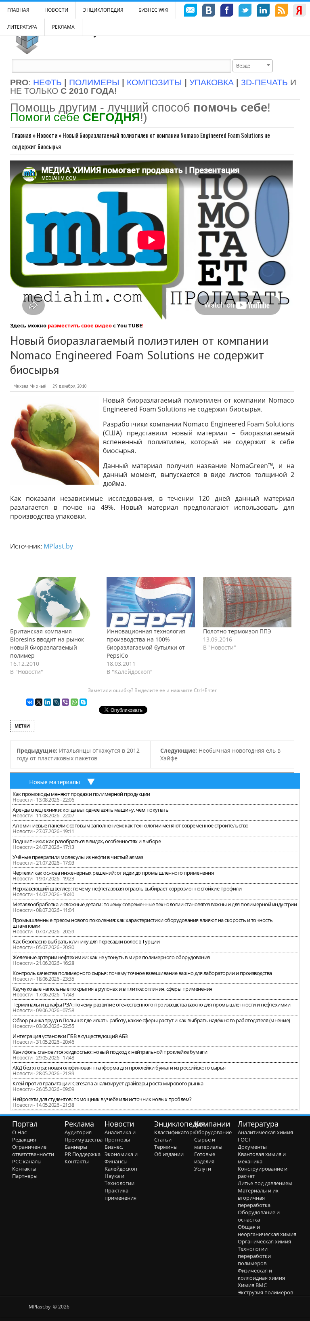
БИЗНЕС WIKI (153, 9)
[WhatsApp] (74, 702)
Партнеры (25, 1176)
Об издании (169, 1154)
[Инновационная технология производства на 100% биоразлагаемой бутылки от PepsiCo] (151, 602)
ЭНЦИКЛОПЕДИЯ (103, 9)
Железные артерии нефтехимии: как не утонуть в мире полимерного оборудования (111, 957)
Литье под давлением (265, 1183)
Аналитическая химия (265, 1132)
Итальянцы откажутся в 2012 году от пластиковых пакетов (78, 754)
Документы (252, 1146)
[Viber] (65, 702)
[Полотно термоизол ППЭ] (247, 602)
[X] (38, 702)
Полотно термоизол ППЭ (237, 631)
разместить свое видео (80, 325)
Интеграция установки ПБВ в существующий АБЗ (70, 1036)
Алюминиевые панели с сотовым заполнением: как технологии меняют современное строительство (131, 825)
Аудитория (78, 1132)
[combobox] (252, 65)
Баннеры (76, 1146)
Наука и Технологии (119, 1179)
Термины (166, 1146)
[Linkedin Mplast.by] (263, 11)
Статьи (163, 1139)
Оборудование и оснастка (259, 1216)
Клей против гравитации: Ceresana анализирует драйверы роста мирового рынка (108, 1083)
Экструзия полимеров (265, 1292)
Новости (56, 9)
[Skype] (83, 702)
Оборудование (213, 1132)
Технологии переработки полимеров (254, 1256)
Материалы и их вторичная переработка (258, 1198)
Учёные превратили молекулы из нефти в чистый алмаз (78, 857)
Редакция (24, 1139)
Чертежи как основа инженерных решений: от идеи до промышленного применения (113, 872)
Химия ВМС (252, 1285)
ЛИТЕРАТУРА (22, 26)
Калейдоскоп (121, 1168)
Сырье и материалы (208, 1143)
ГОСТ (244, 1139)
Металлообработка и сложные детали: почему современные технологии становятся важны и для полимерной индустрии (155, 904)
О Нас (19, 1132)
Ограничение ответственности (33, 1150)
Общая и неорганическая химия (267, 1230)
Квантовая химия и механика (262, 1157)
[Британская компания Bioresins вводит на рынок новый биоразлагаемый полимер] (54, 602)
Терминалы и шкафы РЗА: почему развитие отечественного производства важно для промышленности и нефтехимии (151, 1004)
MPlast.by (58, 546)
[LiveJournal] (56, 702)
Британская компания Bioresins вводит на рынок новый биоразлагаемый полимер (47, 643)
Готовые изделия (204, 1157)
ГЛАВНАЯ (18, 9)
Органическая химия (264, 1241)
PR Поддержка (83, 1154)
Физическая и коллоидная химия (261, 1274)
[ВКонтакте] (30, 702)
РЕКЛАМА (63, 26)
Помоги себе (75, 117)
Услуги (202, 1168)
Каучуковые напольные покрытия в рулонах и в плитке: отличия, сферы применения (112, 988)
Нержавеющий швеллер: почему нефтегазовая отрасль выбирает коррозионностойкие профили (127, 888)
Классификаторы (175, 1132)
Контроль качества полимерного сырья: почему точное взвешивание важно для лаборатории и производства (142, 973)
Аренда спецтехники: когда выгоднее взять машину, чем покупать (91, 809)
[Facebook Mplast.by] (226, 11)
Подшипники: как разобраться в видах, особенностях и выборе (87, 841)
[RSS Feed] (281, 11)
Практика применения (120, 1194)
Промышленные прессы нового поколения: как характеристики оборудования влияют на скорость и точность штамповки (143, 922)
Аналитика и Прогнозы (120, 1136)
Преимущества (84, 1139)
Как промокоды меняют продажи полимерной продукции (81, 794)
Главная (21, 135)
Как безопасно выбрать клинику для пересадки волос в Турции (86, 941)
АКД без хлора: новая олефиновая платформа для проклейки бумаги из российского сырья (119, 1067)
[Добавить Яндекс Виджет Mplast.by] (299, 11)
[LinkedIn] (47, 702)
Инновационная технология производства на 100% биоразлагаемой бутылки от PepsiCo (146, 643)
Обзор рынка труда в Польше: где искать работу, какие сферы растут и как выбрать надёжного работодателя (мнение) (151, 1020)
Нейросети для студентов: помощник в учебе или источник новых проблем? (102, 1099)
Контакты (24, 1168)
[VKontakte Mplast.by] (208, 11)
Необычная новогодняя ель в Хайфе (220, 754)
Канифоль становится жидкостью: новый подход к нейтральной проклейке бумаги (110, 1051)
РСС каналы (27, 1161)
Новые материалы (54, 782)
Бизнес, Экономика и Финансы (121, 1154)
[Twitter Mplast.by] (245, 11)
